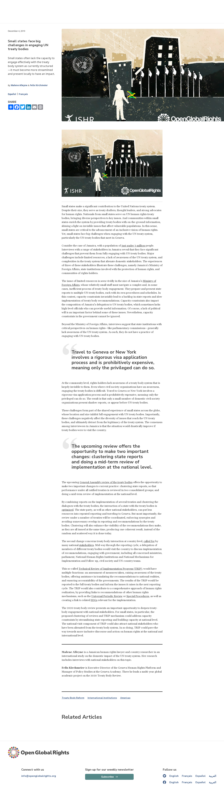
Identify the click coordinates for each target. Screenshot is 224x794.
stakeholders (86, 545)
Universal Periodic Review (106, 596)
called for (149, 541)
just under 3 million (133, 245)
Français (23, 94)
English (174, 776)
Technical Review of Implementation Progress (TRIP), (111, 568)
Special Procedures (137, 596)
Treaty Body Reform (73, 698)
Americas (125, 698)
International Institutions (102, 698)
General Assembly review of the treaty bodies (106, 482)
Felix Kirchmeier (39, 85)
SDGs (94, 600)
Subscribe (107, 777)
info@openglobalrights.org (38, 776)
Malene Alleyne (19, 85)
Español (12, 94)
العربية (212, 776)
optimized (67, 509)
